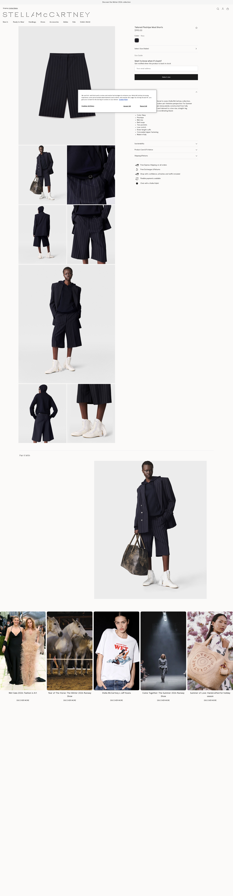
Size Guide (139, 55)
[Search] (218, 8)
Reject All (143, 106)
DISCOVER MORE (23, 700)
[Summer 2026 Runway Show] (163, 651)
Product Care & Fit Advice (144, 150)
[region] (117, 101)
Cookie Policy (123, 99)
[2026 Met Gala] (23, 651)
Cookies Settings (88, 106)
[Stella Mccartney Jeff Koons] (116, 651)
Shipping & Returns (141, 156)
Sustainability (139, 144)
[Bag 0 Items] (227, 8)
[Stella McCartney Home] (46, 14)
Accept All (127, 106)
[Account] (222, 8)
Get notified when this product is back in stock (153, 63)
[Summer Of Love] (210, 651)
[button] (66, 85)
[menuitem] (7, 22)
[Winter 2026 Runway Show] (69, 651)
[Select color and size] (196, 27)
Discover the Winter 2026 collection (116, 2)
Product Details (140, 92)
